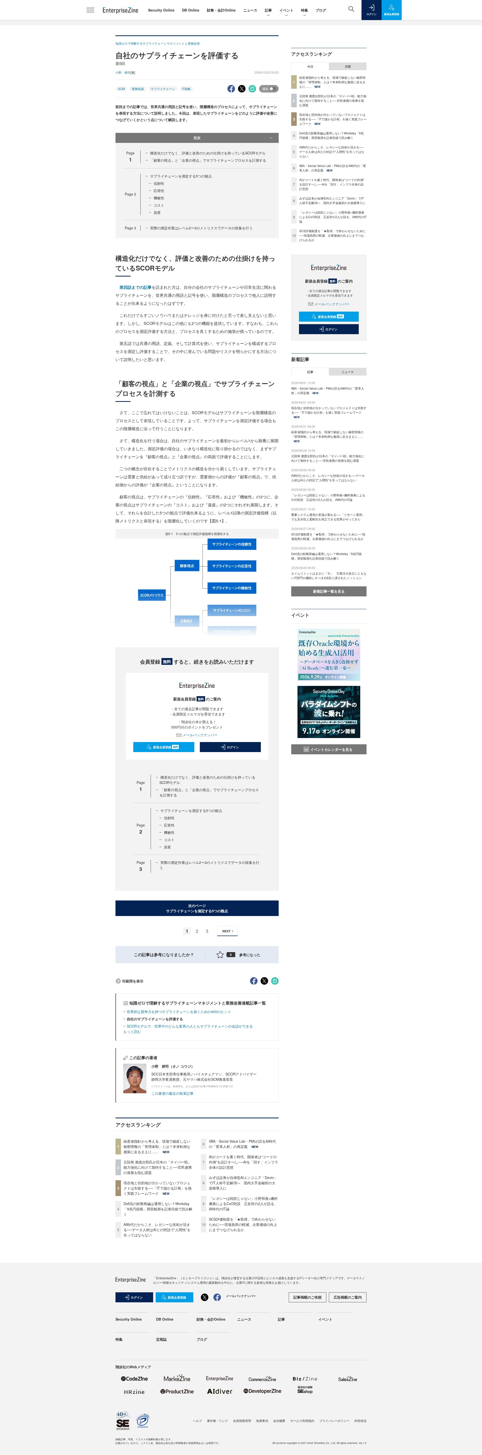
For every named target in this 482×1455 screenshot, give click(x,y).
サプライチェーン (163, 88)
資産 (157, 212)
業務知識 (138, 88)
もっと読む (132, 1031)
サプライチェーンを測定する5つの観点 (181, 175)
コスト (159, 205)
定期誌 (161, 1339)
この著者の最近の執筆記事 (172, 1093)
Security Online (161, 10)
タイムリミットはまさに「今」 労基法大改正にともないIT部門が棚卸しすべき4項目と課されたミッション (329, 575)
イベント (286, 10)
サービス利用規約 (302, 1420)
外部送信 (360, 1420)
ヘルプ (197, 1420)
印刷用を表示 (132, 980)
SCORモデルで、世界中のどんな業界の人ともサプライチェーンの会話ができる (190, 1026)
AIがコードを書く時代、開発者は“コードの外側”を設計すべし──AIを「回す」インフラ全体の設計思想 (243, 1162)
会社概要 (279, 1420)
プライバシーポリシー (334, 1420)
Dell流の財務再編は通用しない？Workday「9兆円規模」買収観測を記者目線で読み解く (158, 1209)
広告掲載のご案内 (348, 1297)
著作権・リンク (217, 1420)
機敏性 (159, 197)
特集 (304, 10)
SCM (121, 88)
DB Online (190, 10)
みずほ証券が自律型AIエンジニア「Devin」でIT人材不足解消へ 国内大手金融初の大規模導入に (243, 1183)
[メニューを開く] (90, 10)
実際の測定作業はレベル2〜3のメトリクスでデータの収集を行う (201, 227)
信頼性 (159, 183)
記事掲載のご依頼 (307, 1297)
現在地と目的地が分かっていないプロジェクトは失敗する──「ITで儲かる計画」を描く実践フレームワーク (158, 1188)
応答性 (159, 190)
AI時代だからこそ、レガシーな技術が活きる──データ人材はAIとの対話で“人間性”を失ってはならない (157, 1229)
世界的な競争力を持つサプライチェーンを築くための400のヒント (179, 1011)
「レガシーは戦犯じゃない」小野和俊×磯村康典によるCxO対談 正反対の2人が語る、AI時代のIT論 (243, 1203)
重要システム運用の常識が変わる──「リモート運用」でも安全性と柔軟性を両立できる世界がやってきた (328, 516)
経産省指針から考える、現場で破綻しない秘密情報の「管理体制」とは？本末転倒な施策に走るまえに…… (157, 1146)
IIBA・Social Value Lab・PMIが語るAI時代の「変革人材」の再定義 (242, 1144)
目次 (197, 137)
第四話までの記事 (135, 287)
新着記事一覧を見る (329, 591)
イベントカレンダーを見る (331, 749)
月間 (348, 66)
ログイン (233, 747)
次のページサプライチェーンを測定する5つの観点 (197, 908)
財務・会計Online (221, 10)
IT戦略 (186, 88)
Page (130, 194)
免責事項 (262, 1420)
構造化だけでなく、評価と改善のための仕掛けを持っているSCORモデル (208, 152)
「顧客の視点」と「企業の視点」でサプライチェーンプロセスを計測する (208, 160)
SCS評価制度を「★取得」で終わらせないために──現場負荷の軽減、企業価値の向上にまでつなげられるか (243, 1224)
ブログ (321, 10)
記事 (268, 10)
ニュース (250, 10)
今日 (310, 66)
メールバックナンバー (200, 734)
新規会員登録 (165, 747)
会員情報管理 (242, 1420)
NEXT (226, 931)
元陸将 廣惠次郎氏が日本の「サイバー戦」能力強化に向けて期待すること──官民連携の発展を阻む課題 (158, 1167)
